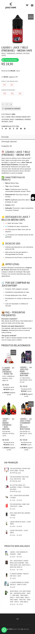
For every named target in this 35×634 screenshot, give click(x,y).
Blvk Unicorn (23, 380)
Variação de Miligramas (8, 90)
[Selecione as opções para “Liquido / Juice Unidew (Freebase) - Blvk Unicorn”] (13, 419)
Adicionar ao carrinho (12, 109)
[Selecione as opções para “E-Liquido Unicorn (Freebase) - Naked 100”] (13, 368)
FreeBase (19, 53)
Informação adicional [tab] (9, 141)
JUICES (3, 55)
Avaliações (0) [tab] (6, 146)
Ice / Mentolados (25, 378)
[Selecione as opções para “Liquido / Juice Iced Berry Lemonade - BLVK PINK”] (31, 367)
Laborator (26, 629)
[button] (4, 630)
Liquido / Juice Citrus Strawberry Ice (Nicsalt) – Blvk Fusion (25, 424)
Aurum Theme (17, 629)
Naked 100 (5, 380)
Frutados (26, 53)
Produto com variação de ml (9, 81)
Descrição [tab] (5, 137)
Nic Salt (22, 382)
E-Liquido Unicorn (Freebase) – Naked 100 (7, 371)
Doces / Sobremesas (8, 53)
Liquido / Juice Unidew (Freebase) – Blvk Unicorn (6, 424)
